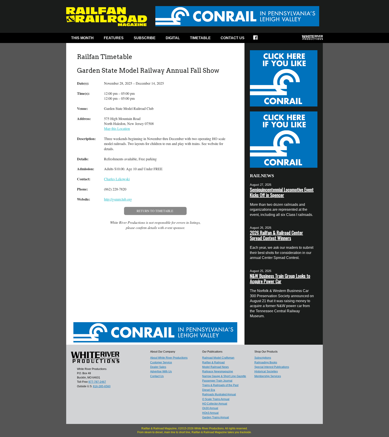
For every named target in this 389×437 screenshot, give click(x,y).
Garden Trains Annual (215, 417)
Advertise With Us (161, 371)
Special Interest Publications (271, 367)
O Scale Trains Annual (215, 399)
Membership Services (267, 376)
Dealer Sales (158, 367)
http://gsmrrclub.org (118, 199)
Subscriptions (262, 357)
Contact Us (232, 38)
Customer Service (161, 362)
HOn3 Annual (210, 412)
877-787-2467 (97, 381)
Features (114, 38)
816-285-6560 (102, 386)
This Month (82, 38)
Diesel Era (208, 390)
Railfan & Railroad (213, 362)
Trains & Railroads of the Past (220, 385)
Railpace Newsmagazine (217, 371)
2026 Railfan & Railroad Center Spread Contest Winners (276, 235)
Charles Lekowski (117, 179)
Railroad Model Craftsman (218, 357)
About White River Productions (169, 357)
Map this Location (117, 128)
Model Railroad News (215, 367)
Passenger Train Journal (217, 380)
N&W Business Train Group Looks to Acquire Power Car (280, 278)
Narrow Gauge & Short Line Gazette (224, 376)
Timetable (200, 38)
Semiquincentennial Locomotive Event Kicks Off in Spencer (282, 192)
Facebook (258, 39)
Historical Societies (266, 371)
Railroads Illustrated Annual (219, 394)
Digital (173, 38)
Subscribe (145, 38)
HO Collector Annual (214, 403)
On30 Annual (210, 408)
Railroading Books (265, 362)
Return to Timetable (155, 211)
